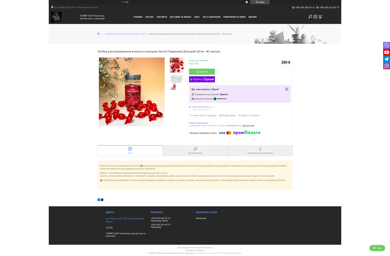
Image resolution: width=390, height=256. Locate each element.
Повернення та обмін (234, 17)
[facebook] (99, 200)
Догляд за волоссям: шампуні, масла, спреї (126, 34)
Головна (137, 17)
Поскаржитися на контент (206, 253)
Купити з (198, 79)
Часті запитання (211, 17)
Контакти (162, 17)
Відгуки (253, 17)
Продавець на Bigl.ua (195, 250)
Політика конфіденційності (230, 253)
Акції (197, 17)
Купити (203, 71)
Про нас (149, 17)
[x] (102, 200)
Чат (379, 248)
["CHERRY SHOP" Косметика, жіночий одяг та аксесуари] (64, 17)
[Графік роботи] (315, 16)
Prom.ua (209, 247)
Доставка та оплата (180, 17)
